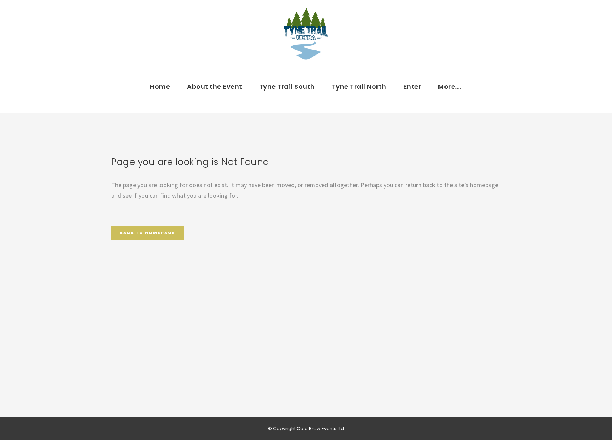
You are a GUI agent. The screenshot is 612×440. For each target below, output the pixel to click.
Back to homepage (147, 233)
